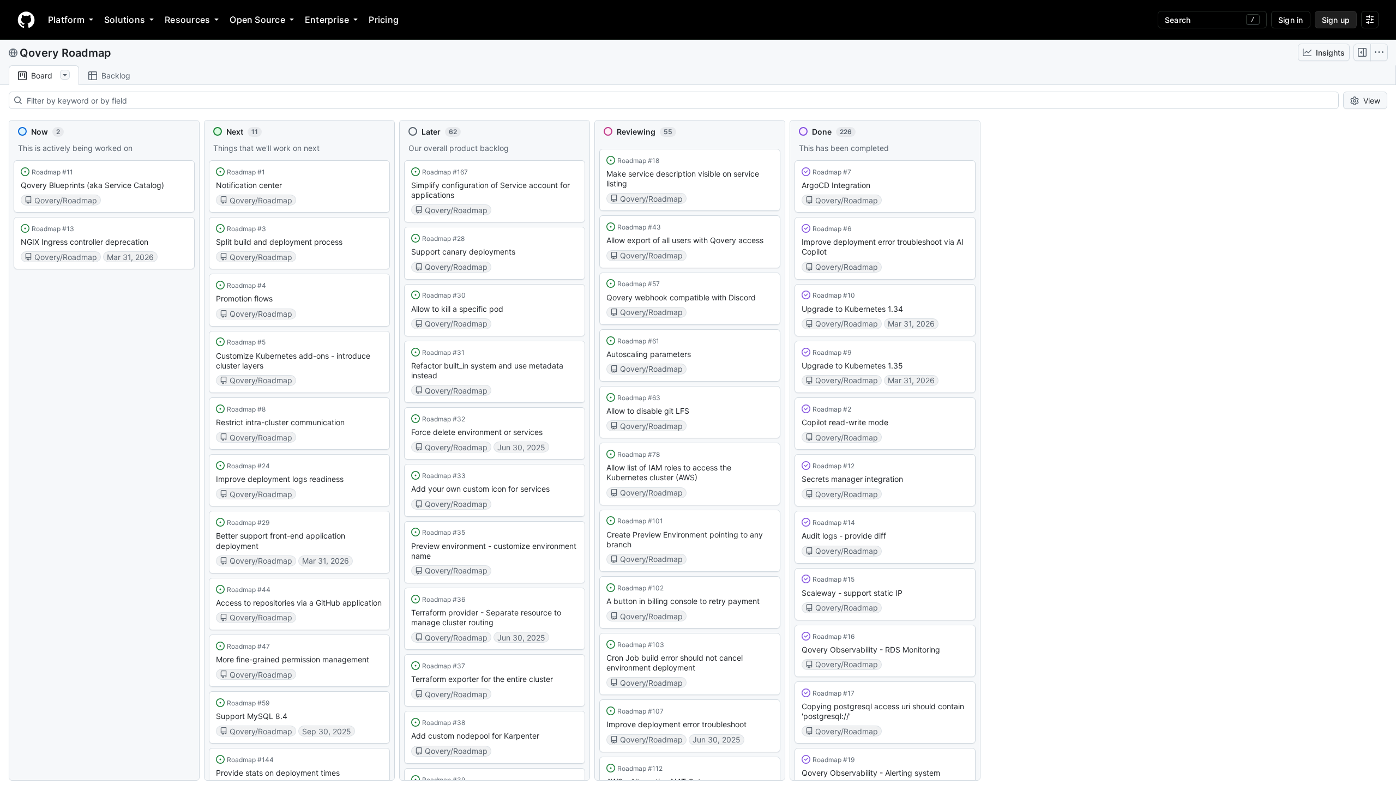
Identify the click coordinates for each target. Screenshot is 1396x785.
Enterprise (327, 19)
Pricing (384, 19)
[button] (104, 186)
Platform (66, 19)
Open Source (257, 19)
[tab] (44, 75)
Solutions (124, 19)
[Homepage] (26, 19)
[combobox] (682, 100)
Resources (187, 19)
